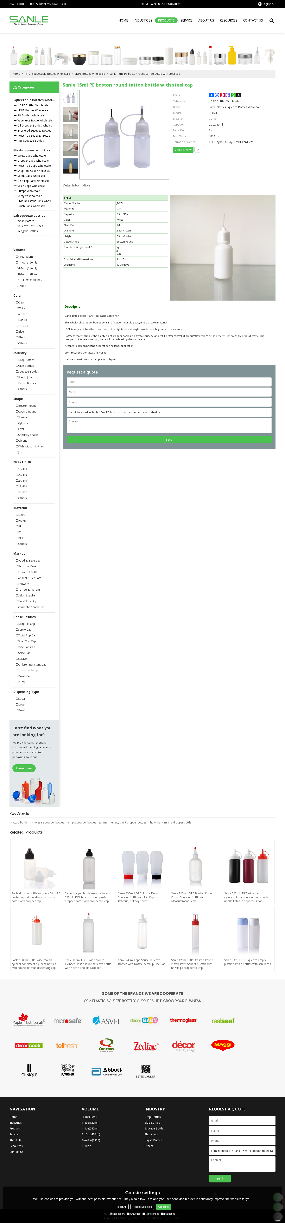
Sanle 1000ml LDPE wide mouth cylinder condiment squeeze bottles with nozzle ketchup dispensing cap (34, 964)
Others (148, 1146)
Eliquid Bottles (153, 1140)
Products (166, 20)
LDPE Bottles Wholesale (89, 73)
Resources (228, 20)
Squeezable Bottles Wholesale (51, 73)
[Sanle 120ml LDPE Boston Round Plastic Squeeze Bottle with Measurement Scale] (195, 864)
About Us (206, 20)
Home (123, 20)
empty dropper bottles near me (87, 822)
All (26, 73)
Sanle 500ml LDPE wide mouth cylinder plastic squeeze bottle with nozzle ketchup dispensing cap (246, 897)
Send (169, 439)
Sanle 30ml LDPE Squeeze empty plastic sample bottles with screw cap (247, 962)
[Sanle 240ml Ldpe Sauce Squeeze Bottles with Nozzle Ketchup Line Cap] (142, 931)
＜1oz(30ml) (89, 1117)
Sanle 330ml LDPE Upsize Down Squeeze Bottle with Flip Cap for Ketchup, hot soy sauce (138, 897)
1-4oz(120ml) (90, 1122)
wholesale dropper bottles (47, 822)
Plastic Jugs (151, 1134)
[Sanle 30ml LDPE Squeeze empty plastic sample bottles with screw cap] (248, 931)
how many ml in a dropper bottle (170, 822)
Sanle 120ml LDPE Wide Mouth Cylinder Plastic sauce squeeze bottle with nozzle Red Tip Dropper (88, 964)
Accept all (163, 1206)
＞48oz (86, 1146)
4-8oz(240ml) (90, 1128)
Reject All (121, 1206)
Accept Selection (142, 1206)
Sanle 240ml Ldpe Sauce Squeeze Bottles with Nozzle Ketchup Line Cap (141, 962)
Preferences (152, 1213)
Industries (143, 20)
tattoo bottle (19, 822)
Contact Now (183, 150)
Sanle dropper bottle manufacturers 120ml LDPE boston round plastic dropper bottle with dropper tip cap (87, 897)
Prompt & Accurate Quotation (160, 4)
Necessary (119, 1213)
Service (186, 20)
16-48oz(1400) (91, 1140)
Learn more (24, 768)
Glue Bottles (152, 1122)
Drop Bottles (152, 1117)
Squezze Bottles (154, 1128)
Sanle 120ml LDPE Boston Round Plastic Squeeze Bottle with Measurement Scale (192, 897)
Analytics (135, 1213)
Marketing (169, 1213)
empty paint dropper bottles (128, 822)
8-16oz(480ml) (91, 1134)
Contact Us (253, 20)
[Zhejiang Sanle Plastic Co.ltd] (29, 20)
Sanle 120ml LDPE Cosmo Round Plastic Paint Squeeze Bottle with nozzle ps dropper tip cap (192, 964)
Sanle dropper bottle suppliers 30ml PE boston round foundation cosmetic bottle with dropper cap (36, 897)
